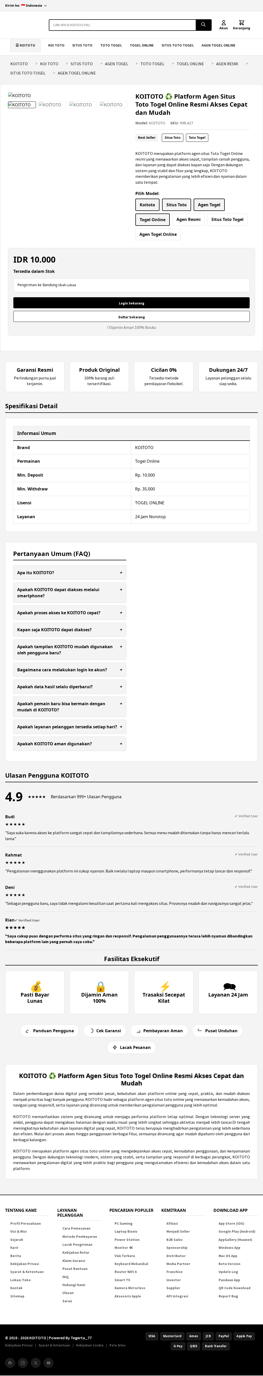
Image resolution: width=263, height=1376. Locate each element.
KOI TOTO (56, 45)
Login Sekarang (131, 303)
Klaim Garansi (73, 1261)
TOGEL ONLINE (142, 45)
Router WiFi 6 (126, 1272)
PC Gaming (124, 1223)
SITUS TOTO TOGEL (178, 45)
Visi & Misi (18, 1231)
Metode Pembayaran (79, 1236)
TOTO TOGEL (111, 45)
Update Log (228, 1272)
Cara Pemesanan (76, 1228)
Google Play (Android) (237, 1231)
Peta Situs (117, 1345)
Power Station (127, 1240)
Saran (67, 1301)
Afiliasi (172, 1223)
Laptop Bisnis (126, 1231)
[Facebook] (10, 1363)
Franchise (174, 1272)
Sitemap (17, 1296)
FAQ (65, 1277)
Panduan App (229, 1280)
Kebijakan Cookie (90, 1345)
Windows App (229, 1247)
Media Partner (178, 1264)
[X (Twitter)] (36, 1363)
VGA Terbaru (125, 1256)
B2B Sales (174, 1240)
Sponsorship (176, 1247)
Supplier (173, 1288)
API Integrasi (177, 1296)
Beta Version (229, 1264)
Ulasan (68, 1293)
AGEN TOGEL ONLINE (219, 45)
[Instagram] (23, 1363)
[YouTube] (48, 1363)
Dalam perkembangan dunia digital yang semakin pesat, (65, 1093)
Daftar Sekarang (131, 317)
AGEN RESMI (227, 63)
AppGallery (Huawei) (235, 1240)
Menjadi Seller (178, 1231)
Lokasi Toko (20, 1280)
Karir (14, 1247)
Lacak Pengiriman (77, 1244)
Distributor (176, 1256)
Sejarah (16, 1240)
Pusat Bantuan (75, 1269)
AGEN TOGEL (116, 63)
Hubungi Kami (73, 1285)
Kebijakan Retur (75, 1252)
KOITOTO (19, 63)
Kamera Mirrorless (130, 1288)
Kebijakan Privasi (24, 1264)
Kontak (16, 1288)
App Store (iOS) (231, 1223)
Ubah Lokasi (67, 285)
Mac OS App (228, 1256)
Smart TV (122, 1280)
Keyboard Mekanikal (131, 1264)
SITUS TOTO (82, 45)
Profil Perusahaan (25, 1223)
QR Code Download (234, 1288)
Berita (15, 1256)
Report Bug (228, 1296)
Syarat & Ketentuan (27, 1272)
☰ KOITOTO (25, 45)
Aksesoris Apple (128, 1296)
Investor (173, 1280)
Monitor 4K (124, 1247)
